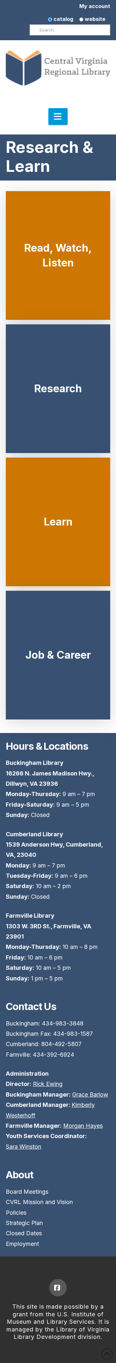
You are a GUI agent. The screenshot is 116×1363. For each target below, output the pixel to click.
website (94, 19)
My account (94, 6)
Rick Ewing (48, 1083)
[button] (58, 116)
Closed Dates (24, 1233)
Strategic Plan (24, 1222)
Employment (22, 1243)
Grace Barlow (90, 1094)
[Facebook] (58, 1287)
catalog (62, 19)
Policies (16, 1212)
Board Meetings (27, 1191)
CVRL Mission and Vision (39, 1202)
